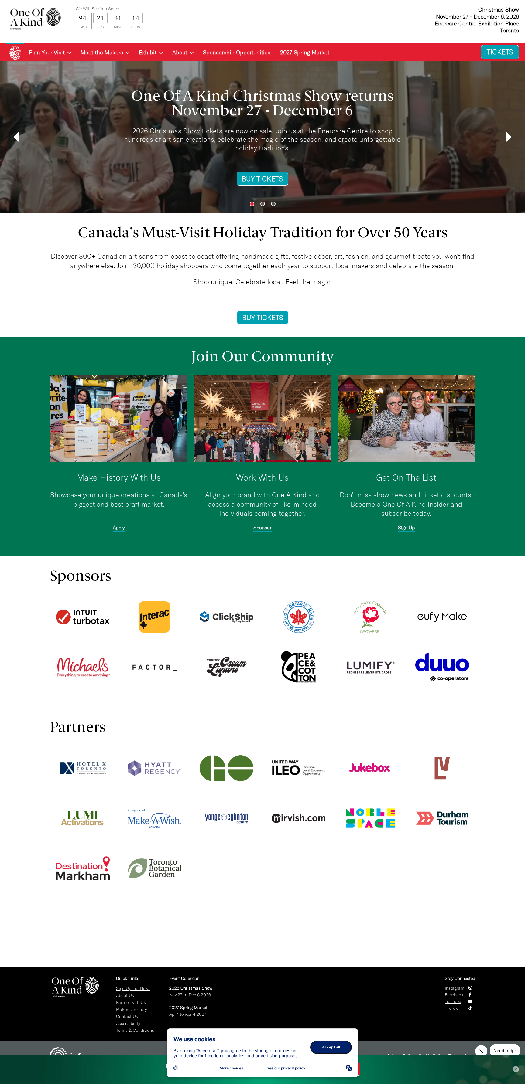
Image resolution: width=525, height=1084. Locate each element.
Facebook (454, 994)
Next (508, 137)
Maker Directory (131, 1009)
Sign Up (406, 528)
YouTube (453, 1001)
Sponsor (262, 528)
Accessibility (128, 1023)
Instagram (454, 988)
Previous (16, 137)
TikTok (451, 1008)
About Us (125, 995)
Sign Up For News (133, 988)
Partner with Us (131, 1002)
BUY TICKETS (131, 187)
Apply (119, 528)
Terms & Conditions (135, 1030)
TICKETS (500, 52)
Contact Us (127, 1016)
